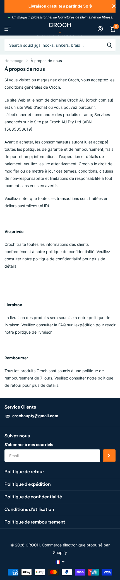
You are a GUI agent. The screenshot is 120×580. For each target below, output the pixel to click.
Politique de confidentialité (33, 496)
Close (114, 6)
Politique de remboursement (34, 522)
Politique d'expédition (27, 484)
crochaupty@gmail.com (35, 415)
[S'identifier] (100, 29)
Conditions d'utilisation (29, 509)
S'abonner (109, 455)
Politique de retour (24, 471)
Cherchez (109, 45)
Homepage (13, 60)
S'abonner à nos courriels (28, 444)
